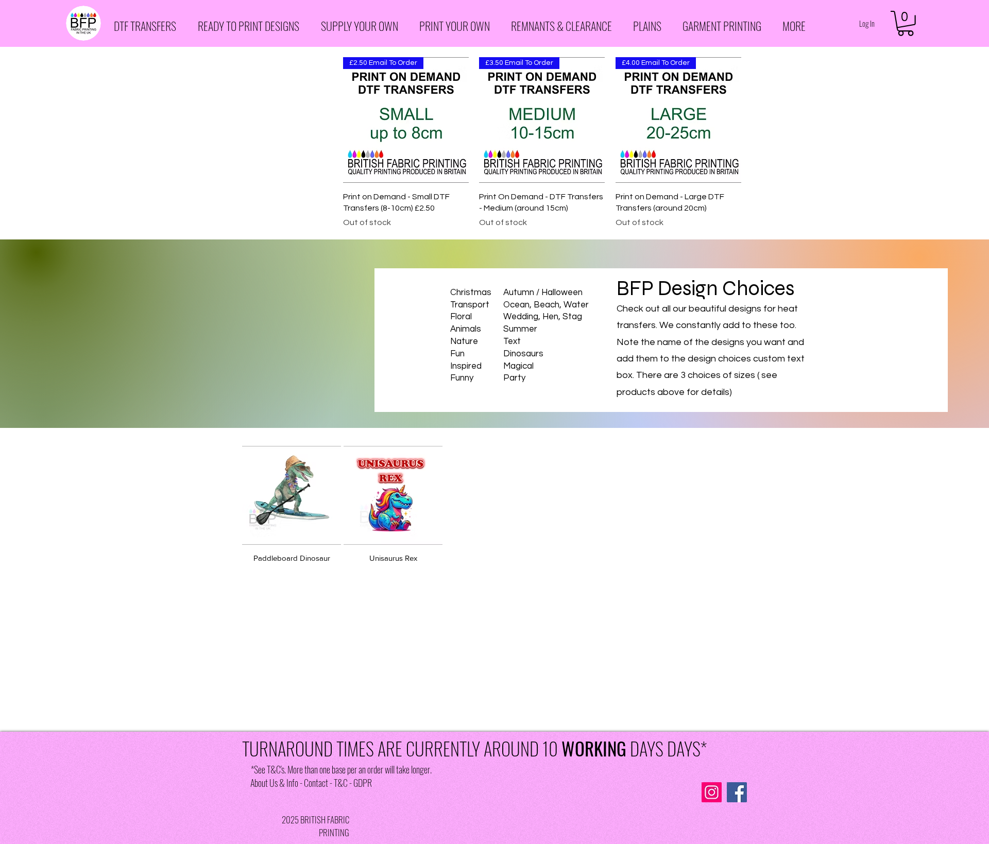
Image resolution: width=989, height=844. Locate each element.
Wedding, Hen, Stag (542, 316)
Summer (520, 329)
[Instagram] (712, 792)
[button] (148, 26)
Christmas (470, 292)
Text (512, 341)
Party (514, 378)
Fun (457, 353)
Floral (461, 316)
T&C (341, 782)
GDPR (362, 782)
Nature (464, 341)
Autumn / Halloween (543, 292)
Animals (465, 329)
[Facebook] (737, 792)
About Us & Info (274, 782)
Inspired (466, 366)
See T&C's (269, 769)
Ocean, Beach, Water (546, 304)
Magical (518, 366)
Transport (469, 304)
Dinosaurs (523, 353)
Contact (316, 782)
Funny (461, 378)
